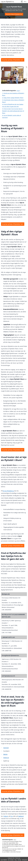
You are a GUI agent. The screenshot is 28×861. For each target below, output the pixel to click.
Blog (16, 859)
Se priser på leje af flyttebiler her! (14, 14)
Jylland (6, 816)
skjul (18, 90)
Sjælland (21, 816)
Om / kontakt (11, 859)
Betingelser (24, 859)
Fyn (11, 816)
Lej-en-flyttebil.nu (7, 2)
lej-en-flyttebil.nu (8, 491)
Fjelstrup (6, 757)
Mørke (5, 754)
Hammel (6, 748)
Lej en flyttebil (4, 859)
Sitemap (19, 859)
